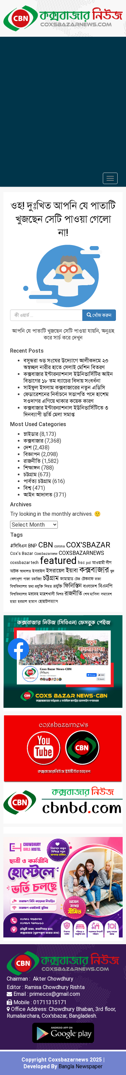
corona (59, 546)
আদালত (25, 571)
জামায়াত (66, 578)
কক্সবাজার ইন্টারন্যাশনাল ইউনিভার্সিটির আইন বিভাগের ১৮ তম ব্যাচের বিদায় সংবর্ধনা (68, 377)
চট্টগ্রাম (30, 474)
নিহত (48, 586)
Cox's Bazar (21, 553)
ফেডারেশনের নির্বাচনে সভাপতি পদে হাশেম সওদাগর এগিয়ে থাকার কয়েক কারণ (66, 397)
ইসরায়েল (55, 570)
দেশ (28, 447)
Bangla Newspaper (80, 1066)
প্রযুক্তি (57, 586)
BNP (32, 545)
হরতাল (22, 601)
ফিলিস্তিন (73, 586)
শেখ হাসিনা (91, 594)
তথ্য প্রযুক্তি (35, 586)
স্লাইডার (31, 434)
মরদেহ (33, 594)
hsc (81, 562)
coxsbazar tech (24, 562)
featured (58, 560)
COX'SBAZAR (88, 544)
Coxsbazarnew (45, 553)
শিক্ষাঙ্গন (32, 468)
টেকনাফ (87, 578)
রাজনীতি (32, 461)
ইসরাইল (38, 571)
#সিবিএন (18, 545)
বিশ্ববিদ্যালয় (18, 594)
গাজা (27, 579)
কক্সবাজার (33, 441)
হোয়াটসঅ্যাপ (48, 601)
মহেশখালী (47, 594)
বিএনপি (105, 586)
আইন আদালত (38, 494)
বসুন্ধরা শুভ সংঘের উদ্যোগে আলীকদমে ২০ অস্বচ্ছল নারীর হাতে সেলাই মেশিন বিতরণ (66, 363)
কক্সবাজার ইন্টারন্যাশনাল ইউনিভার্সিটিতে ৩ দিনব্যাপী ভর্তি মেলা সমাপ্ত (66, 411)
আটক (14, 571)
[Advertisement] (63, 103)
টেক (77, 579)
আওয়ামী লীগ (102, 562)
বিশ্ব (27, 488)
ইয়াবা (72, 570)
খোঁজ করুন (101, 315)
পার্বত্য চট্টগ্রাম (37, 481)
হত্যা (13, 601)
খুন (112, 571)
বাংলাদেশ (90, 586)
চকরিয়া (37, 579)
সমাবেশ (106, 594)
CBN (45, 545)
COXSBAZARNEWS (81, 553)
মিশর (59, 594)
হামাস (33, 601)
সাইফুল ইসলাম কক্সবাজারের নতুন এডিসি (64, 387)
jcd (88, 563)
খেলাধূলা (16, 579)
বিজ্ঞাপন (32, 454)
